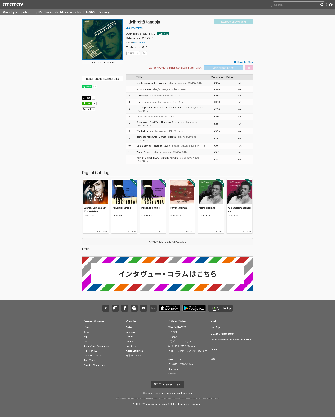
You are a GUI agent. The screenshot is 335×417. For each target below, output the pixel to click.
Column (130, 336)
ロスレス (134, 53)
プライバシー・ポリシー (180, 341)
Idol (85, 341)
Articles (63, 12)
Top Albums (25, 12)
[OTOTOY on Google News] (153, 308)
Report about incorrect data (102, 78)
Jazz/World (89, 360)
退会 (213, 358)
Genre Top (9, 12)
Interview (130, 332)
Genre (89, 321)
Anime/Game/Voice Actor (97, 346)
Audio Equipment (134, 351)
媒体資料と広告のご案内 (180, 364)
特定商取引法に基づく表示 (182, 346)
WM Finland (139, 42)
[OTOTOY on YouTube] (143, 308)
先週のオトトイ (134, 355)
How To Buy (244, 62)
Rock (86, 332)
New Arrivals (51, 12)
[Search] (323, 5)
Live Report (131, 346)
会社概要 (172, 332)
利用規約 (172, 336)
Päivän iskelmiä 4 (150, 207)
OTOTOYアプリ (176, 359)
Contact (215, 349)
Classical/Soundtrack (94, 365)
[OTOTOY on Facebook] (124, 308)
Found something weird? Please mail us (231, 339)
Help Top (215, 327)
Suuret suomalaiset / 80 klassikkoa (95, 209)
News (73, 12)
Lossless (163, 33)
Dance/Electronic (92, 355)
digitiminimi (184, 404)
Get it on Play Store (194, 308)
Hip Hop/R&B (90, 351)
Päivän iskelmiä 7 (179, 207)
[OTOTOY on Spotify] (134, 308)
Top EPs (37, 12)
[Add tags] (144, 53)
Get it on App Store (169, 308)
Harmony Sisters (175, 107)
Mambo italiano (207, 207)
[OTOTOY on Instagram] (115, 308)
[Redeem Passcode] (330, 5)
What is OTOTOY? (177, 327)
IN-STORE (91, 12)
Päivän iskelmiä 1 (122, 207)
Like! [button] (88, 103)
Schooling (104, 12)
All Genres (99, 321)
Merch (80, 12)
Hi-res (87, 327)
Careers (172, 373)
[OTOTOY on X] (105, 308)
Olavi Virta (135, 28)
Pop (86, 336)
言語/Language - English (168, 384)
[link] (233, 21)
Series (129, 327)
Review (129, 341)
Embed (90, 109)
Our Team (173, 369)
